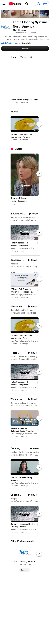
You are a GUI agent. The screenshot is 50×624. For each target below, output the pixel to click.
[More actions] (37, 135)
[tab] (14, 57)
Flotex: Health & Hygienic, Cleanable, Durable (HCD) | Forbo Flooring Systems (25, 99)
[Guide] (3, 3)
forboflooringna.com (10, 43)
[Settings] (32, 3)
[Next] (39, 124)
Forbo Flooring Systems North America (25, 248)
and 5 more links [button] (25, 43)
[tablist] (25, 57)
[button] (35, 57)
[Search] (26, 3)
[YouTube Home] (15, 3)
